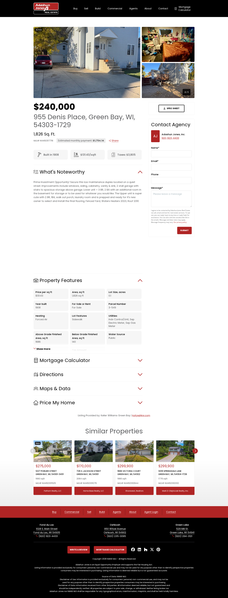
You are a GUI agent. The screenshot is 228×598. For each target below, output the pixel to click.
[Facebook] (133, 549)
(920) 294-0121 (183, 536)
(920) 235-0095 (116, 536)
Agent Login (151, 512)
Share (115, 140)
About (148, 8)
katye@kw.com (141, 415)
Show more (43, 348)
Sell (86, 8)
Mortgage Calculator (184, 8)
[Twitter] (152, 549)
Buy (75, 8)
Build (98, 8)
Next (195, 451)
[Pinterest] (158, 549)
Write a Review (78, 549)
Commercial (115, 8)
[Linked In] (139, 549)
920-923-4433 (170, 138)
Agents (133, 8)
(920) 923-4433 (48, 536)
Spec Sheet (173, 108)
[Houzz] (145, 549)
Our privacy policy (180, 222)
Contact (163, 8)
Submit (184, 230)
